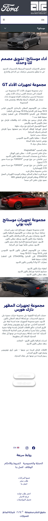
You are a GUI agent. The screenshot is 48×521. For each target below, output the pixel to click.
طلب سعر (24, 481)
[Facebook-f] (34, 448)
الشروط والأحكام (12, 463)
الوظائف (29, 467)
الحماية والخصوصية (33, 463)
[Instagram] (27, 448)
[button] (4, 20)
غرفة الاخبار (24, 496)
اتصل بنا (19, 467)
